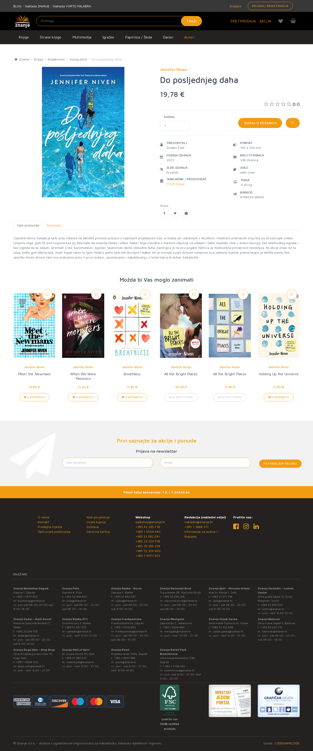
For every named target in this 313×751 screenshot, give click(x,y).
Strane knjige (50, 37)
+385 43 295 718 (147, 527)
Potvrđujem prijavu (280, 463)
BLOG (17, 6)
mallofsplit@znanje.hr (80, 662)
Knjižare (235, 6)
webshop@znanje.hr (150, 522)
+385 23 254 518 (147, 541)
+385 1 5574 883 (125, 627)
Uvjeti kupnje (96, 522)
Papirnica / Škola (138, 37)
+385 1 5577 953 (147, 556)
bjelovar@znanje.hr (274, 631)
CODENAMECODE (287, 743)
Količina (169, 117)
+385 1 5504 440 (147, 531)
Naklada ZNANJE (37, 6)
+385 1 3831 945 (124, 658)
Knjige (24, 37)
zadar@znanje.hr (28, 635)
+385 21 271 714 (221, 596)
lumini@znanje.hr (273, 609)
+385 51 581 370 (75, 627)
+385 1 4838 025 (27, 662)
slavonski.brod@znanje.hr (181, 600)
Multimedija (81, 37)
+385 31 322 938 (222, 627)
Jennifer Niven (34, 367)
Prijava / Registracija (270, 6)
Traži (191, 21)
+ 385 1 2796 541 (174, 666)
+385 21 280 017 (76, 658)
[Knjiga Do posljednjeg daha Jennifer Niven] (164, 213)
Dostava (93, 527)
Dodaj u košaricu (260, 123)
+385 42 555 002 (272, 605)
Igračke (108, 37)
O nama (43, 517)
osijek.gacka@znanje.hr (228, 631)
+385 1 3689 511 (196, 527)
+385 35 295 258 (147, 546)
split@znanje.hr (223, 600)
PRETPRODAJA (243, 21)
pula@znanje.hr (76, 600)
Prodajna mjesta (50, 527)
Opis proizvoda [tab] (28, 225)
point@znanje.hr (126, 662)
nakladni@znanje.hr (198, 522)
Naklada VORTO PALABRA (72, 6)
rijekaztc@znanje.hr (79, 631)
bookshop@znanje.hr (31, 600)
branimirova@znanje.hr (179, 670)
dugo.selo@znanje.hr (31, 666)
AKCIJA (265, 21)
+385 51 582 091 (147, 536)
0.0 (296, 104)
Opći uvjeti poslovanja (54, 531)
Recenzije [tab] (54, 225)
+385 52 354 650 (147, 551)
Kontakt (43, 522)
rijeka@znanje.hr (126, 600)
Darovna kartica (98, 531)
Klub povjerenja (98, 517)
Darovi (168, 37)
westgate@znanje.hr (177, 631)
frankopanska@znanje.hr (131, 631)
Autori (189, 37)
